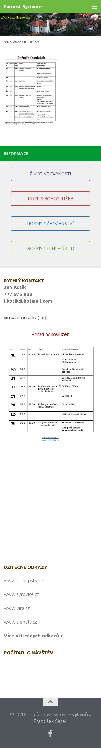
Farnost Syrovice (22, 6)
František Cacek (51, 721)
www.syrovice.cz (21, 594)
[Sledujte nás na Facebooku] (50, 733)
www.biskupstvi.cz (24, 580)
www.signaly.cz (20, 622)
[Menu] (94, 6)
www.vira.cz (17, 608)
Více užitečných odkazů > (33, 635)
